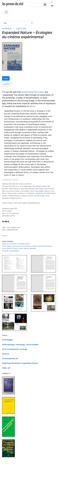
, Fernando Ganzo (16, 244)
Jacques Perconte (27, 196)
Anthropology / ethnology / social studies (20, 344)
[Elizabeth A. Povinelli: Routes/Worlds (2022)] (9, 426)
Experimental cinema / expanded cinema (20, 363)
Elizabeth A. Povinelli (43, 193)
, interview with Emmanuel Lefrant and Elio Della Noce (27, 246)
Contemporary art (10, 358)
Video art (6, 368)
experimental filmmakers (32, 92)
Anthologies (7, 340)
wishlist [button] (6, 84)
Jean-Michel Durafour (39, 186)
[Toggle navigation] (6, 12)
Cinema (5, 354)
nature (32, 106)
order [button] (5, 78)
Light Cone (21, 28)
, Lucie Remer (10, 251)
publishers (7, 28)
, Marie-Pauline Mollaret (19, 248)
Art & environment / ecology (14, 349)
